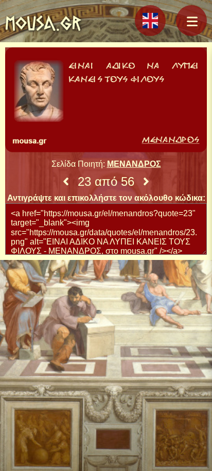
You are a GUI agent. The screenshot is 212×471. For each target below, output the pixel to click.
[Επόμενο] (146, 182)
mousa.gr (43, 23)
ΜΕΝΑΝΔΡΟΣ (134, 164)
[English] (150, 20)
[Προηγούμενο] (66, 182)
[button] (191, 20)
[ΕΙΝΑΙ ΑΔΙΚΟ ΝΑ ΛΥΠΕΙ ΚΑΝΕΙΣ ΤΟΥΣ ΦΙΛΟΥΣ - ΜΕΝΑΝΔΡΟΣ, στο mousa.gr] (106, 100)
